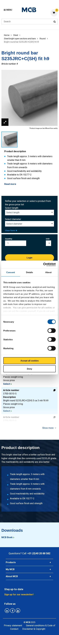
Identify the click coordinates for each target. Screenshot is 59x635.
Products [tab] (11, 562)
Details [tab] (29, 272)
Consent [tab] (10, 272)
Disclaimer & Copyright (33, 629)
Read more (10, 184)
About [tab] (48, 272)
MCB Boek (7, 537)
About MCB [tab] (12, 576)
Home (6, 35)
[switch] (52, 330)
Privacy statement (13, 625)
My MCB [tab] (10, 569)
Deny (29, 369)
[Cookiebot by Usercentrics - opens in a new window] (43, 264)
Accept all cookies (29, 360)
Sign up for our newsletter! (19, 594)
